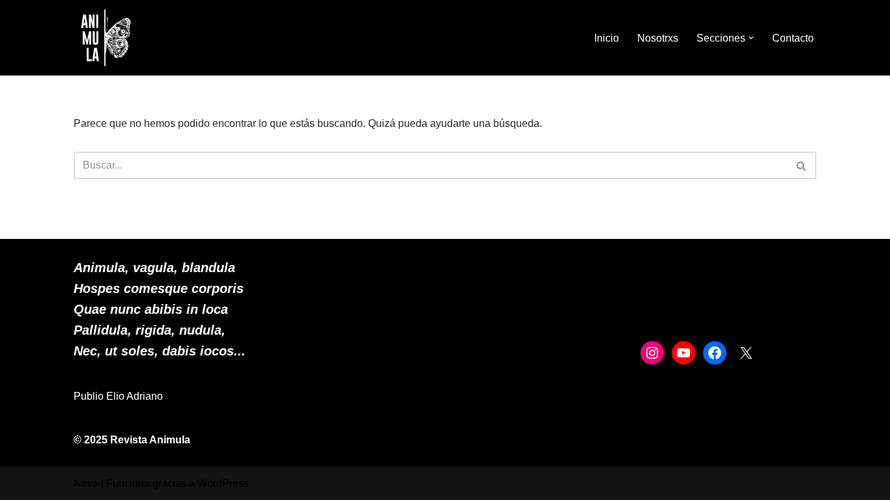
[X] (746, 353)
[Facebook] (714, 353)
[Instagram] (652, 353)
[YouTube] (683, 353)
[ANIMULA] (106, 37)
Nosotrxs (657, 38)
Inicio (606, 38)
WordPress (223, 483)
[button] (751, 37)
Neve (86, 483)
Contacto (793, 38)
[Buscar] (801, 165)
